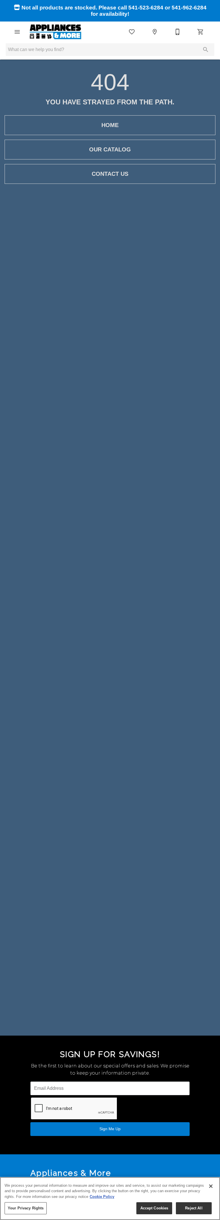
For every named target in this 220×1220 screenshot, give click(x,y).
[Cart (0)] (200, 32)
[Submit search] (205, 49)
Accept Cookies (154, 1208)
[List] (132, 32)
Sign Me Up (110, 1129)
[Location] (155, 32)
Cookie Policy (102, 1196)
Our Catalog (110, 149)
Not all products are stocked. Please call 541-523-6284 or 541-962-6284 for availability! (113, 11)
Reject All (193, 1208)
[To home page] (55, 31)
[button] (17, 32)
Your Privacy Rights (26, 1208)
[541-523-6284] (177, 32)
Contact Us (110, 174)
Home (110, 125)
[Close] (211, 1186)
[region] (110, 1198)
